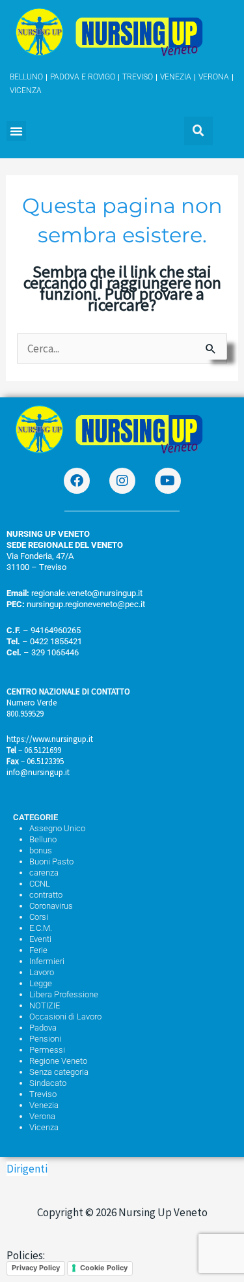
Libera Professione (63, 994)
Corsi (38, 917)
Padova (43, 1028)
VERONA (213, 76)
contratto (45, 895)
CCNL (39, 884)
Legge (40, 983)
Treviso (43, 1094)
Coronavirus (51, 906)
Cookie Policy (104, 1267)
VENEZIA (175, 76)
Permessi (47, 1050)
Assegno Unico (57, 828)
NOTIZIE (44, 1005)
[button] (16, 131)
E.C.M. (40, 928)
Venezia (44, 1105)
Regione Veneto (58, 1061)
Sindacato (47, 1083)
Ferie (38, 950)
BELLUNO (26, 76)
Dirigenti (27, 1168)
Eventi (40, 939)
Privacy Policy (36, 1267)
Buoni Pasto (51, 861)
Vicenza (44, 1127)
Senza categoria (58, 1072)
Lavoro (41, 972)
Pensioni (45, 1039)
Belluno (43, 839)
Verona (42, 1116)
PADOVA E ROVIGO (82, 76)
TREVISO (137, 76)
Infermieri (46, 961)
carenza (44, 872)
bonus (40, 850)
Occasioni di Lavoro (65, 1016)
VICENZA (26, 90)
